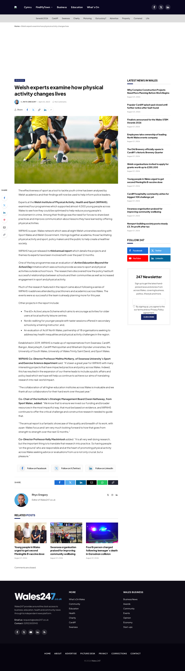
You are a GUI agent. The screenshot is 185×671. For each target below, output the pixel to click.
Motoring (87, 18)
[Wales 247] (15, 7)
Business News (130, 599)
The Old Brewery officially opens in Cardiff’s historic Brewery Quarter (145, 151)
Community (74, 604)
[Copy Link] (39, 109)
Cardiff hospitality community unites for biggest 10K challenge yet (148, 195)
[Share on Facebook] (27, 109)
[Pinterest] (4, 220)
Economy (128, 622)
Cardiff (55, 18)
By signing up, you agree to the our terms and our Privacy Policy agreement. (149, 309)
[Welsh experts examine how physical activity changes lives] (66, 150)
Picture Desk (87, 653)
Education (77, 7)
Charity (76, 18)
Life (147, 18)
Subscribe (149, 317)
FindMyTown (43, 7)
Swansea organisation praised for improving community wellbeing (63, 550)
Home (17, 26)
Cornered (138, 18)
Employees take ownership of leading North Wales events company (146, 136)
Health (72, 613)
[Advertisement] (92, 52)
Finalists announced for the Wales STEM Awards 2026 (147, 121)
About (58, 653)
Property (126, 18)
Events (126, 613)
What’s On (93, 7)
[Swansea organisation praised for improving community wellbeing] (66, 533)
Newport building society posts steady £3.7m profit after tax (147, 225)
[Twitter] (4, 205)
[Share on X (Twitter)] (33, 109)
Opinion (127, 617)
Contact (135, 653)
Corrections (119, 653)
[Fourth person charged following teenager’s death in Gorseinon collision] (102, 533)
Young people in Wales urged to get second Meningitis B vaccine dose (29, 550)
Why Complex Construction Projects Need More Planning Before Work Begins (148, 91)
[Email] (4, 227)
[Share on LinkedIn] (45, 109)
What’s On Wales (77, 599)
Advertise (114, 18)
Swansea (66, 18)
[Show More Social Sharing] (51, 109)
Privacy (103, 653)
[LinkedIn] (4, 212)
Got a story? (100, 18)
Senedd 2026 (42, 18)
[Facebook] (4, 198)
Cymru (28, 7)
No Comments (60, 102)
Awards (126, 604)
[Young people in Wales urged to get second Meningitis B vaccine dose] (30, 533)
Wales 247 (95, 661)
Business (62, 7)
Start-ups (127, 627)
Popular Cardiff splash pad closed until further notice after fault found (147, 106)
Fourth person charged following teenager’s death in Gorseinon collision (102, 550)
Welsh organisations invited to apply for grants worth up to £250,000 (148, 165)
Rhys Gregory (29, 102)
